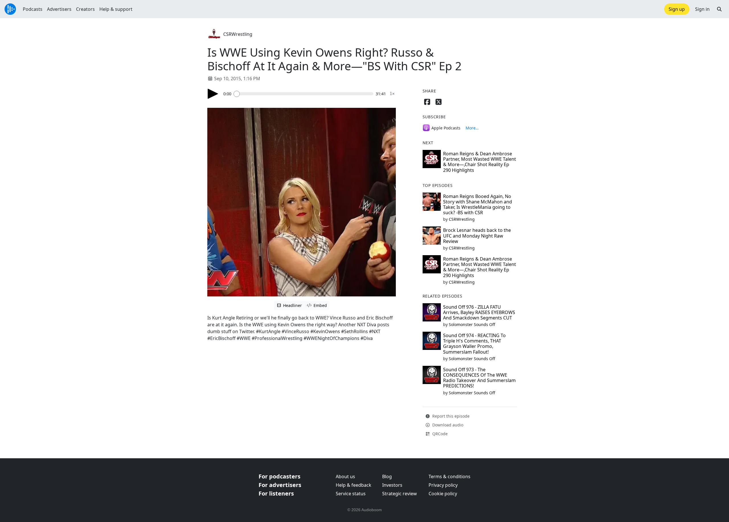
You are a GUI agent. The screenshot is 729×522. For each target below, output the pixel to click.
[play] (213, 94)
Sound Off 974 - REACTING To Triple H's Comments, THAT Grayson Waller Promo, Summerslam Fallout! (474, 343)
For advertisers (280, 485)
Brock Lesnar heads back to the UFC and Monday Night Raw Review (477, 235)
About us (345, 476)
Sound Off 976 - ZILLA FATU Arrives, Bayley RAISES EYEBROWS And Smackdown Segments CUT (479, 312)
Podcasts (32, 9)
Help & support (115, 9)
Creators (85, 9)
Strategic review (399, 493)
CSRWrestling (237, 34)
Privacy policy (443, 485)
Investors (392, 485)
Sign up (677, 9)
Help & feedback (353, 485)
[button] (719, 9)
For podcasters (279, 476)
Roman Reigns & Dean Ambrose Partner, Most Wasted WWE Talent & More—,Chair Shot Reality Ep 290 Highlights (479, 161)
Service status (351, 493)
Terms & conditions (449, 476)
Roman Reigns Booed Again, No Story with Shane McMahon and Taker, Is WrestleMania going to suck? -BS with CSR (477, 204)
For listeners (276, 493)
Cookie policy (443, 493)
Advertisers (59, 9)
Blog (387, 476)
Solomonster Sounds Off (472, 324)
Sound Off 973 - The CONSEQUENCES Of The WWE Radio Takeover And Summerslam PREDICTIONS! (479, 377)
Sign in (702, 9)
